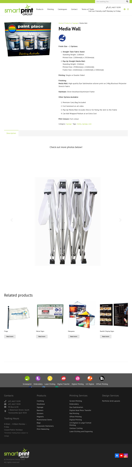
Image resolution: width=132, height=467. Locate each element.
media (79, 124)
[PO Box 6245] (6, 407)
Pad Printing (74, 413)
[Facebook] (124, 9)
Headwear (41, 404)
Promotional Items (44, 420)
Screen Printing (76, 401)
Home (61, 23)
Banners (40, 410)
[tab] (11, 133)
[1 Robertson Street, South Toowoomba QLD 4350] (6, 411)
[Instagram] (128, 9)
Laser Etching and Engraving (81, 431)
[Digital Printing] (78, 379)
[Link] (18, 9)
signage (85, 124)
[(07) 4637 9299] (6, 401)
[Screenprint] (27, 379)
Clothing (40, 401)
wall (89, 124)
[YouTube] (121, 456)
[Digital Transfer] (63, 379)
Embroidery (74, 404)
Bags (39, 423)
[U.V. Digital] (90, 379)
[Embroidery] (38, 379)
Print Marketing (43, 429)
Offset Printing (76, 417)
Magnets (40, 417)
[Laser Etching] (50, 379)
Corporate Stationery (45, 426)
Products (67, 23)
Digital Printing (76, 420)
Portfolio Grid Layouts (111, 401)
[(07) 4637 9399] (6, 404)
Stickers (40, 413)
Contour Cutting (76, 428)
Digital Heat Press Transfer (80, 410)
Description (11, 133)
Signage (75, 23)
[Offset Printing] (102, 379)
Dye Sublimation (76, 407)
